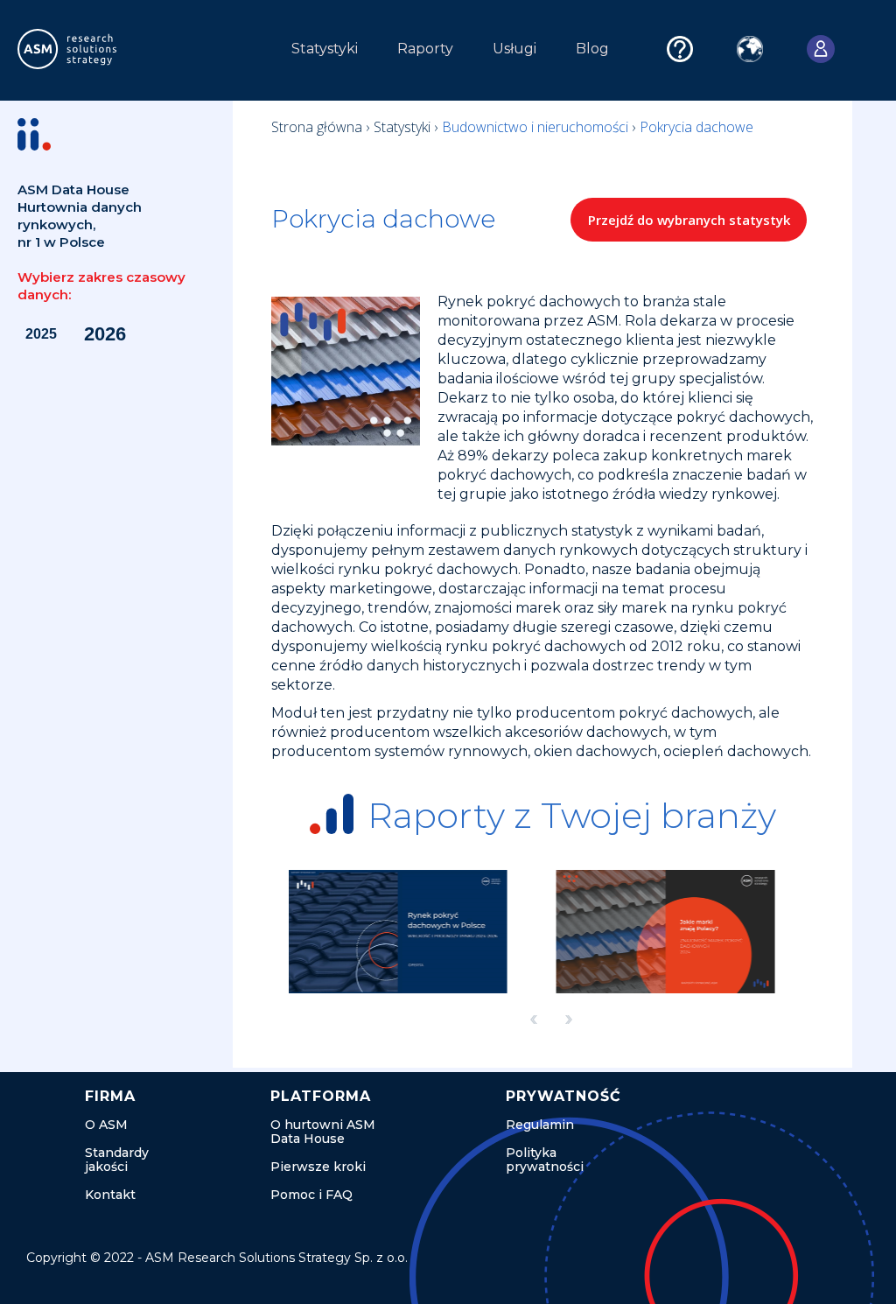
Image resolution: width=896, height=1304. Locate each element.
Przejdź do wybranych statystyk (689, 219)
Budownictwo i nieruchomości (537, 127)
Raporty (425, 48)
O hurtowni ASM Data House (322, 1132)
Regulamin (540, 1125)
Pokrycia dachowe (696, 127)
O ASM (106, 1125)
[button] (218, 53)
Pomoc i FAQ (311, 1195)
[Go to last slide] (533, 1019)
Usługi (514, 48)
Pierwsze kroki (318, 1167)
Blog (592, 48)
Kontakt (110, 1195)
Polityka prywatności (545, 1160)
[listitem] (418, 931)
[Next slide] (569, 1019)
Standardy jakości (117, 1160)
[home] (100, 49)
